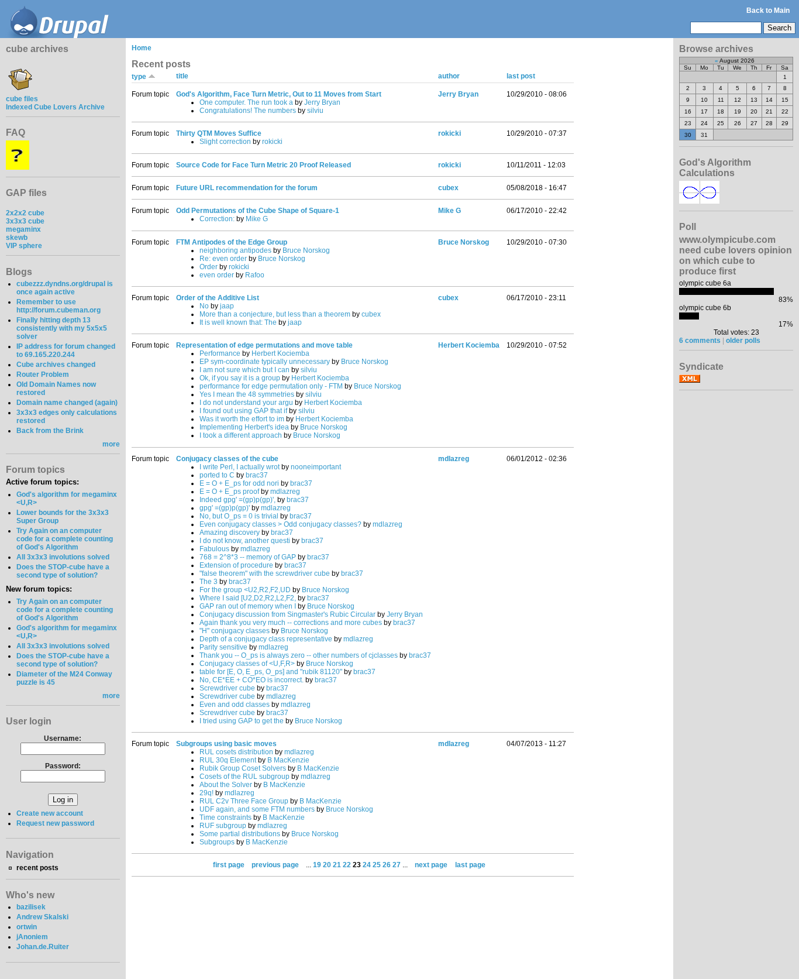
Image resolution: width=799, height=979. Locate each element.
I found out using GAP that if (243, 411)
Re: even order (223, 259)
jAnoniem (32, 937)
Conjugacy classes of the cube (227, 459)
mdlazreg (285, 491)
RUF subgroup (222, 826)
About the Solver (225, 785)
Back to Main (768, 10)
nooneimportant (316, 467)
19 (317, 865)
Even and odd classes (234, 704)
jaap (227, 306)
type (140, 77)
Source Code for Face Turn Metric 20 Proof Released (263, 165)
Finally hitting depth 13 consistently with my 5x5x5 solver (61, 328)
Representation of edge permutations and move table (264, 345)
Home (141, 48)
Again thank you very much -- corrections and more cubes (290, 623)
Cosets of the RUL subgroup (244, 776)
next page (431, 865)
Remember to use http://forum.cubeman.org (58, 306)
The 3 (208, 582)
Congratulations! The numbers (247, 111)
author (449, 76)
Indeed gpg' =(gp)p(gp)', (237, 500)
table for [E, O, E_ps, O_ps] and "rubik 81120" (270, 672)
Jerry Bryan (322, 102)
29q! (206, 793)
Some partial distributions (239, 834)
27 (396, 865)
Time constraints (225, 817)
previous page (275, 865)
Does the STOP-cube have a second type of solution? (62, 571)
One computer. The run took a (246, 102)
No (204, 306)
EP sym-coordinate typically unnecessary (264, 362)
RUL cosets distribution (236, 752)
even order (216, 275)
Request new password (55, 823)
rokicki (272, 142)
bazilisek (31, 907)
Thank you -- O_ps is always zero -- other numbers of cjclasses (298, 655)
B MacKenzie (288, 760)
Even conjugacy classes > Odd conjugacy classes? (280, 524)
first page (228, 865)
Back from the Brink (50, 431)
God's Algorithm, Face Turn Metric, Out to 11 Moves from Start (278, 94)
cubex (448, 188)
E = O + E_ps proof (229, 491)
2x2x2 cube (25, 213)
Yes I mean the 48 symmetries (246, 394)
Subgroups (217, 842)
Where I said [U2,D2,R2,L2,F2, (247, 598)
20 (327, 865)
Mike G (257, 219)
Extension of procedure (236, 565)
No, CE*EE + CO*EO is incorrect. (251, 680)
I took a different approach (240, 435)
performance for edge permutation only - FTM (271, 386)
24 (367, 865)
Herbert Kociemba (280, 353)
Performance (219, 353)
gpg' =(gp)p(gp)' (224, 508)
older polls (743, 340)
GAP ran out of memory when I (247, 606)
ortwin (26, 927)
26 (387, 865)
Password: (63, 766)
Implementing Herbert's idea (244, 427)
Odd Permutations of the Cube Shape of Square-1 (257, 211)
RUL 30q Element (227, 760)
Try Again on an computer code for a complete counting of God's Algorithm (64, 539)
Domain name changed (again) (67, 403)
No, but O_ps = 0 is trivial (238, 516)
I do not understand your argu (246, 403)
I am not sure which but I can (244, 370)
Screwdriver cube (227, 688)
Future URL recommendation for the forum (247, 188)
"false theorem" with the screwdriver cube (264, 573)
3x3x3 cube (25, 221)
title (182, 76)
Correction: (217, 219)
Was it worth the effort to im (241, 419)
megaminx (23, 229)
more (111, 444)
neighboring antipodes (235, 250)
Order (208, 267)
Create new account (49, 813)
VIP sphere (24, 246)
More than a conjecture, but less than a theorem (274, 314)
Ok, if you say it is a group (239, 378)
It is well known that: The (238, 322)
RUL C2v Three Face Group (243, 801)
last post (521, 76)
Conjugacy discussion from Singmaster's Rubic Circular (287, 614)
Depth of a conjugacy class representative (265, 639)
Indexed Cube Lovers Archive (55, 107)
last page (470, 865)
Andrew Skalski (42, 917)
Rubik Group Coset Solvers (242, 768)
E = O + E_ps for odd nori (239, 483)
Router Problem (42, 374)
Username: (62, 738)
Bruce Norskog (306, 250)
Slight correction (225, 142)
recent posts (37, 868)
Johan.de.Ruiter (42, 947)
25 (377, 865)
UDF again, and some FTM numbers (257, 809)
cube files (22, 99)
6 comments (700, 340)
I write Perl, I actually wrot (239, 467)
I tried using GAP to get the (241, 721)
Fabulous (214, 549)
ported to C (217, 475)
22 (347, 865)
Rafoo (254, 275)
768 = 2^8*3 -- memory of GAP (247, 557)
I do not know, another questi (244, 541)
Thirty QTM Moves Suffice (218, 133)
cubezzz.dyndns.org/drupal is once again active (64, 288)
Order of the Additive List (217, 298)
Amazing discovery (229, 532)
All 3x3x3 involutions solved (62, 557)
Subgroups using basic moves (226, 744)
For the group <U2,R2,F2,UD (245, 590)
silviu (315, 111)
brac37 (257, 475)
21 (337, 865)
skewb (16, 237)
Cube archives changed (55, 364)
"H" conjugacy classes (234, 631)
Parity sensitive (223, 647)
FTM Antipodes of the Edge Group (231, 242)
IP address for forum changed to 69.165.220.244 (65, 350)
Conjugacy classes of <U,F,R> (247, 663)
